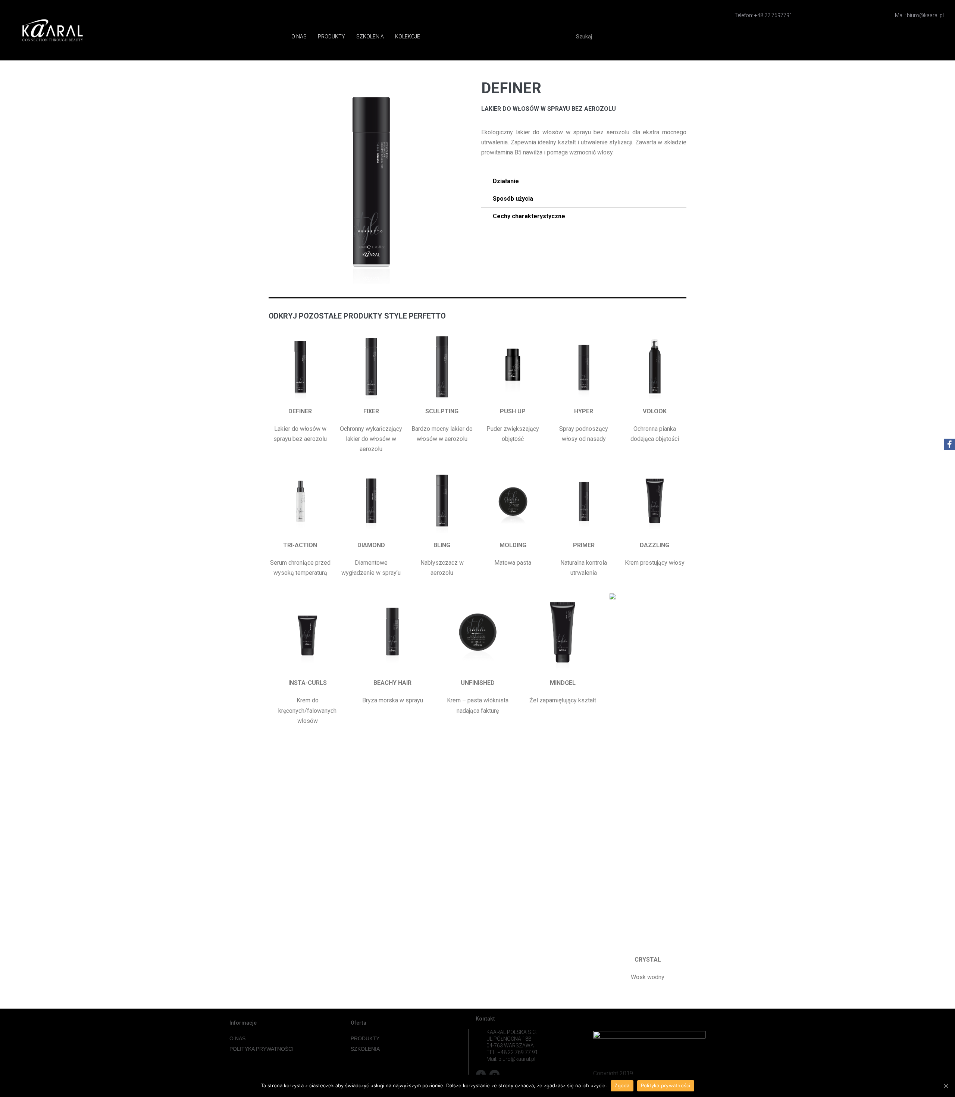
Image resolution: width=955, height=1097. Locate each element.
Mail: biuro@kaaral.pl (919, 15)
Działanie (506, 181)
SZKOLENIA (365, 1049)
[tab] (583, 181)
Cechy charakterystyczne (529, 216)
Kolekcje (407, 37)
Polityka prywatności (666, 1085)
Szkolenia (370, 37)
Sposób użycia (513, 198)
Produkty (331, 37)
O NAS (237, 1038)
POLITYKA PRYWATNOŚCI (261, 1049)
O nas (299, 37)
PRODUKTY (365, 1038)
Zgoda (621, 1085)
